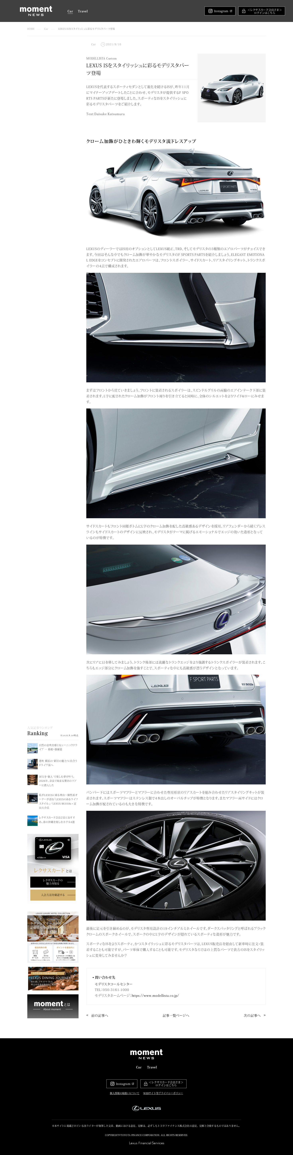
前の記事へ (99, 1015)
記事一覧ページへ (176, 1015)
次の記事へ (252, 1015)
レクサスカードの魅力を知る (53, 881)
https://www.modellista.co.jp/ (155, 995)
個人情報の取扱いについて (124, 1093)
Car (70, 11)
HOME (30, 28)
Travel (83, 11)
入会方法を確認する (53, 895)
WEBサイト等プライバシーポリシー (163, 1093)
